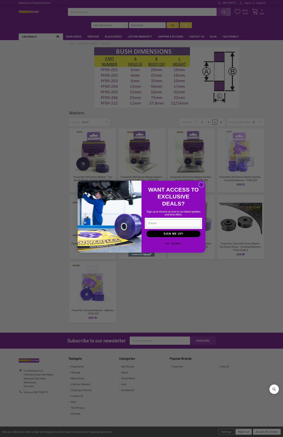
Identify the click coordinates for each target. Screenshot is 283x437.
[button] (274, 389)
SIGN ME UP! (173, 233)
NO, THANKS (173, 243)
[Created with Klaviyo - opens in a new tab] (141, 255)
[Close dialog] (201, 184)
